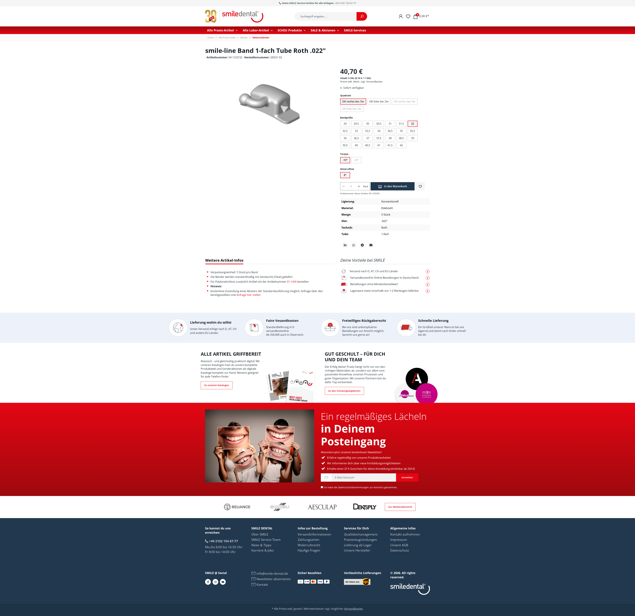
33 (356, 131)
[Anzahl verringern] (343, 186)
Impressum (398, 539)
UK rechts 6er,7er (405, 101)
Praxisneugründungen (360, 539)
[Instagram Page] (215, 582)
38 (390, 138)
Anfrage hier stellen (248, 295)
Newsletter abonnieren (273, 579)
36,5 (356, 138)
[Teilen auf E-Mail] (371, 245)
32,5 (345, 131)
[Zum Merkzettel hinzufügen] (420, 186)
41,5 (390, 145)
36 (345, 138)
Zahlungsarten (308, 539)
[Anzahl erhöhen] (359, 186)
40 (356, 145)
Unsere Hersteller (357, 550)
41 (378, 145)
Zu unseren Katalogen (216, 385)
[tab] (224, 260)
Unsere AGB (399, 545)
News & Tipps (261, 545)
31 (390, 123)
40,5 (367, 145)
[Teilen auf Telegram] (362, 245)
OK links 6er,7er (379, 101)
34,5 (390, 131)
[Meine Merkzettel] (408, 16)
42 (401, 145)
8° (345, 175)
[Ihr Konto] (401, 16)
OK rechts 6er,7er (353, 101)
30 (367, 123)
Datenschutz (399, 550)
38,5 (401, 138)
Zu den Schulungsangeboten (344, 390)
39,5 (345, 145)
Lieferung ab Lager (358, 545)
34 (378, 131)
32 (412, 123)
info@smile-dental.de (272, 573)
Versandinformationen (314, 534)
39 (412, 138)
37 (367, 138)
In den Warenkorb (395, 186)
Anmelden (407, 477)
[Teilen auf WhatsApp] (353, 245)
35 (401, 131)
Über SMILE (259, 534)
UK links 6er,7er (351, 109)
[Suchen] (362, 16)
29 (345, 123)
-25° (356, 160)
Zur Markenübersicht (400, 506)
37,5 (378, 138)
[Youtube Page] (223, 582)
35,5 (412, 131)
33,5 (367, 131)
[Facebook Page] (208, 582)
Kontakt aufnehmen (405, 534)
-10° (345, 160)
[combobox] (325, 16)
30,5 (378, 123)
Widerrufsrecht (309, 545)
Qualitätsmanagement (361, 534)
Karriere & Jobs (262, 550)
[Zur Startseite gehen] (235, 16)
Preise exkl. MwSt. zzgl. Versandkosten (361, 81)
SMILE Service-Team (266, 539)
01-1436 (292, 281)
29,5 (356, 123)
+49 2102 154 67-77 (345, 3)
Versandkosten (353, 609)
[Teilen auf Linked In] (345, 245)
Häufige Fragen (309, 550)
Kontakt (262, 584)
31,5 (401, 123)
